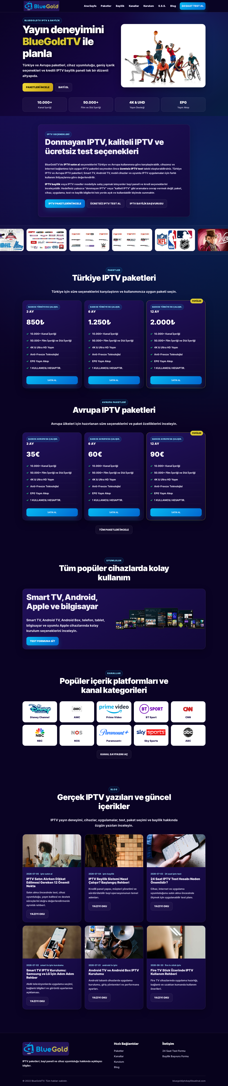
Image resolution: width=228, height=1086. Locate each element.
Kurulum (148, 5)
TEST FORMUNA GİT (42, 641)
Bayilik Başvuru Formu (175, 1056)
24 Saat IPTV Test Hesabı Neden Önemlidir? (175, 880)
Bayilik (120, 5)
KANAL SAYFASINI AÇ (114, 754)
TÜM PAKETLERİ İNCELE (114, 529)
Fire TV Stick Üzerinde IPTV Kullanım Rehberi (172, 972)
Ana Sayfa (90, 5)
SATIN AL (52, 380)
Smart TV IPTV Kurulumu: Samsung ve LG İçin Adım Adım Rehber (50, 973)
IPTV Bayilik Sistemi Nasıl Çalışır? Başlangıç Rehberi (109, 880)
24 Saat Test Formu (174, 1050)
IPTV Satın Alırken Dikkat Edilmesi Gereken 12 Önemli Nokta (47, 882)
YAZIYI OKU (37, 913)
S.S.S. (162, 5)
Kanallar (134, 5)
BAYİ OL (63, 87)
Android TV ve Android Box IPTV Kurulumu (114, 972)
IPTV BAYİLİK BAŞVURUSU (146, 203)
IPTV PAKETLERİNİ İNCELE (65, 203)
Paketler (106, 5)
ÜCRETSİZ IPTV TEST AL (105, 203)
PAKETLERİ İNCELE (37, 87)
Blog (173, 5)
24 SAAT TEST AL (193, 5)
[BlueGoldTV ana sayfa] (41, 6)
